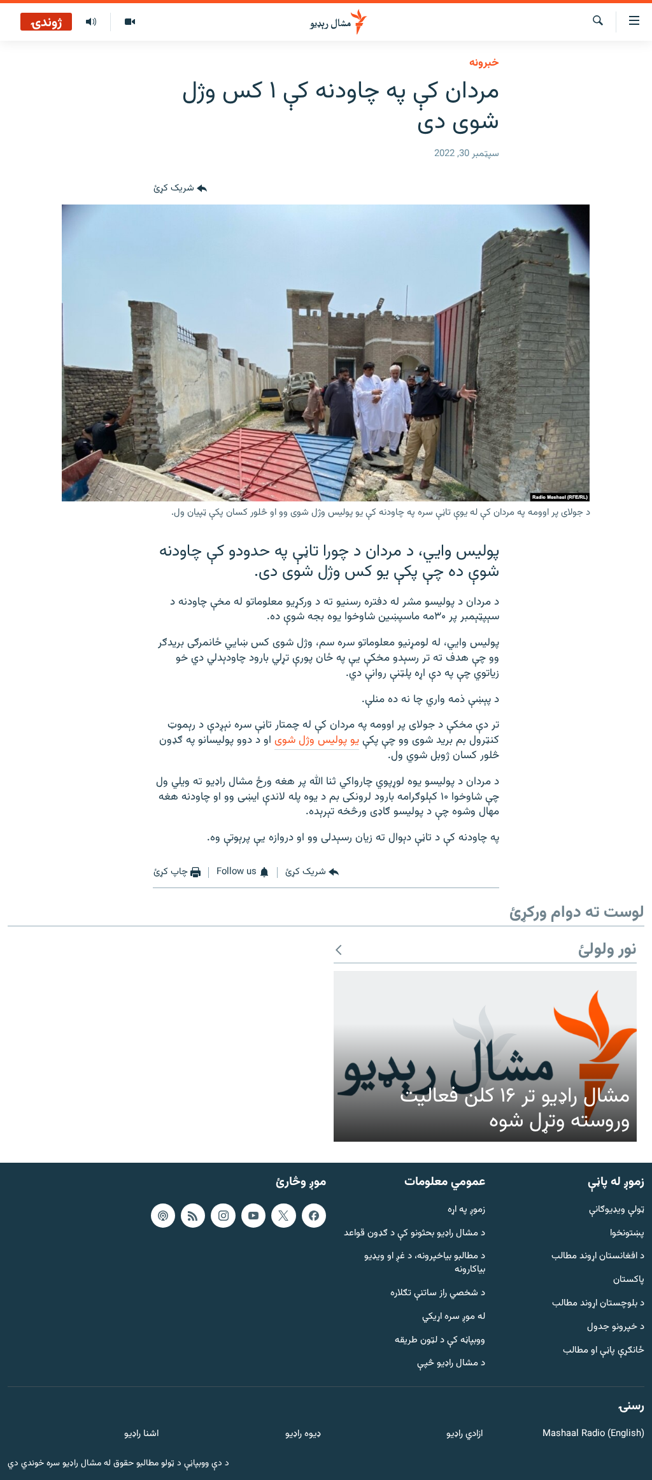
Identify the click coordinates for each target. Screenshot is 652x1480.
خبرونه (484, 63)
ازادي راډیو (464, 1434)
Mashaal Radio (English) (593, 1434)
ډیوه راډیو (302, 1434)
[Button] (180, 189)
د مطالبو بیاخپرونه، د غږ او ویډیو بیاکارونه (424, 1263)
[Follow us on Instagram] (223, 1215)
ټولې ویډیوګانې (616, 1209)
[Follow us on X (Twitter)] (283, 1215)
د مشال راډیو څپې (451, 1363)
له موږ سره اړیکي (453, 1317)
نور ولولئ (607, 950)
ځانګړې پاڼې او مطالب (603, 1350)
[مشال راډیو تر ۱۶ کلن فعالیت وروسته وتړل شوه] (485, 1056)
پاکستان (628, 1280)
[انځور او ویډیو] (129, 22)
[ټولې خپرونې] (91, 22)
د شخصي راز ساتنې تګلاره (437, 1293)
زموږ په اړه (466, 1209)
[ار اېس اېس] (193, 1215)
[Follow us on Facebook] (314, 1215)
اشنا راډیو (141, 1434)
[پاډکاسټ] (163, 1215)
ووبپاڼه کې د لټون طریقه (440, 1340)
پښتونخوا (627, 1233)
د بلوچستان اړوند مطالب (598, 1304)
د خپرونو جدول (615, 1327)
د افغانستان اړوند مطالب (597, 1256)
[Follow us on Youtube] (253, 1215)
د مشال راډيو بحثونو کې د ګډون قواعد (414, 1233)
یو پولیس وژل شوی (316, 740)
